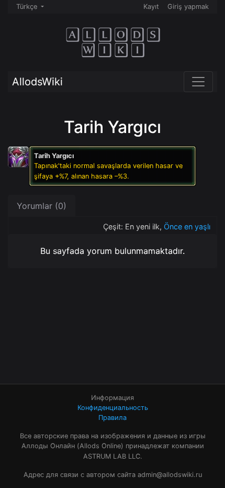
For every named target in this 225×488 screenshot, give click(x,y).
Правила (112, 418)
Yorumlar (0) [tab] (41, 206)
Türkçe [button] (27, 6)
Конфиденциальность (112, 408)
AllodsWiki (37, 81)
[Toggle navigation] (198, 81)
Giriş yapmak (188, 6)
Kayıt (151, 6)
